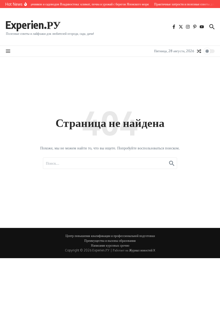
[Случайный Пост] (199, 51)
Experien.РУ (33, 24)
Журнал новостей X (142, 250)
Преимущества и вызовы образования (110, 241)
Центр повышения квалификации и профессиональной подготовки (110, 236)
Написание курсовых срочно (110, 245)
